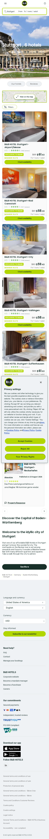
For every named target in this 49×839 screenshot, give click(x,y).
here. (43, 422)
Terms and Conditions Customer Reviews (18, 800)
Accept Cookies (25, 441)
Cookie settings (9, 810)
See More (24, 567)
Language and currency (14, 597)
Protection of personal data (13, 786)
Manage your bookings (13, 661)
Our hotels (16, 84)
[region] (24, 419)
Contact (6, 657)
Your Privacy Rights (25, 456)
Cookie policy (8, 805)
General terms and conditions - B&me (17, 796)
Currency (7, 615)
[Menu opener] (5, 3)
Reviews (34, 84)
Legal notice (8, 815)
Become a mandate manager (15, 681)
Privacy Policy (29, 430)
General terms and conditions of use (16, 776)
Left (5, 126)
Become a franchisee (12, 685)
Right (44, 126)
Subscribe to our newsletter (24, 634)
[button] (23, 482)
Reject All (25, 449)
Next (44, 511)
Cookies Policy (13, 430)
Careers (6, 689)
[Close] (41, 382)
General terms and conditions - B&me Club (19, 791)
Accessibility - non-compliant (14, 828)
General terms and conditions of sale (17, 781)
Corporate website (11, 677)
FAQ (5, 653)
